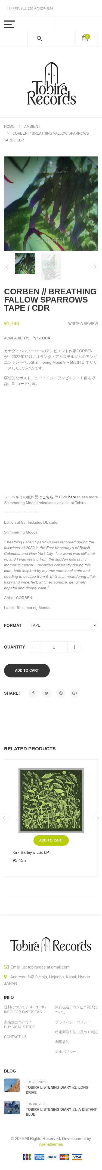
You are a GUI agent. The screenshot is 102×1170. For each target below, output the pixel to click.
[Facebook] (33, 693)
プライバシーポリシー (73, 1022)
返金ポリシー (65, 1052)
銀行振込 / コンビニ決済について (76, 1009)
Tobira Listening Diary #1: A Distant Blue (61, 1111)
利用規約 (62, 1042)
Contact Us (15, 1037)
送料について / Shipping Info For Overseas (25, 1009)
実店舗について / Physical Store (19, 1024)
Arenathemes (51, 1144)
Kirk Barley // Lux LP (31, 852)
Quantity (14, 647)
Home (9, 127)
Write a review (83, 324)
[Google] (74, 693)
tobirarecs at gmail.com (49, 967)
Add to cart (27, 670)
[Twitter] (47, 693)
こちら (48, 497)
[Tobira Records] (51, 82)
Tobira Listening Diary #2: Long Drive (57, 1089)
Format (12, 625)
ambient (32, 127)
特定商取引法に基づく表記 (76, 1032)
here (72, 497)
